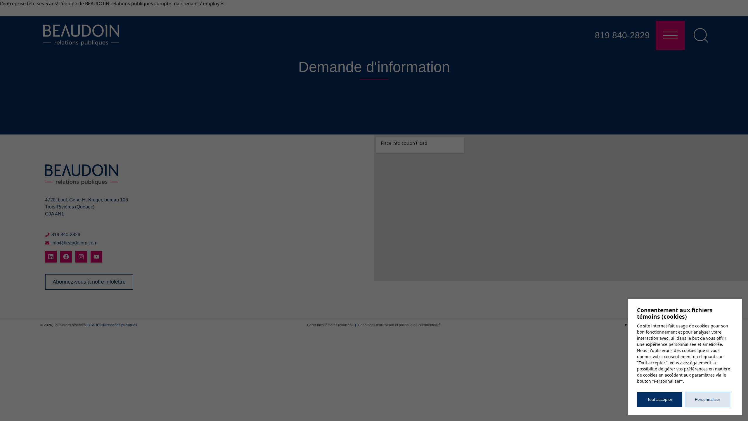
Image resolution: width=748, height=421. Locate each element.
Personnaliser (707, 399)
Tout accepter (659, 399)
